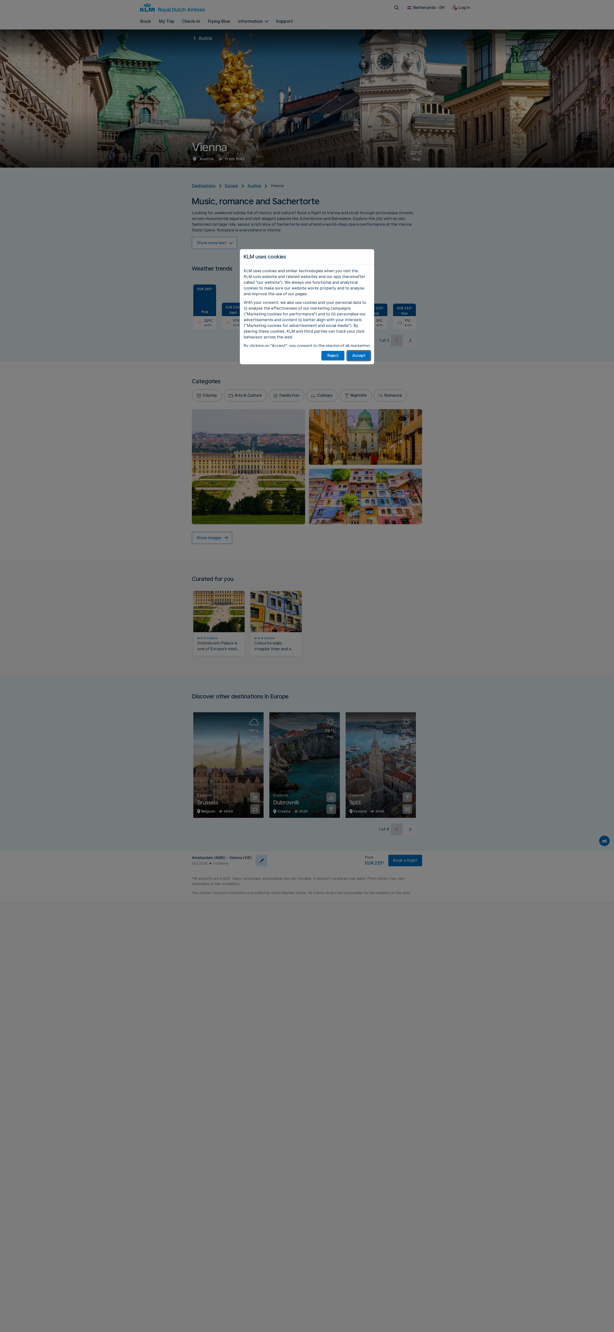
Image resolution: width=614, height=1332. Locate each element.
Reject (333, 355)
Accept (359, 355)
